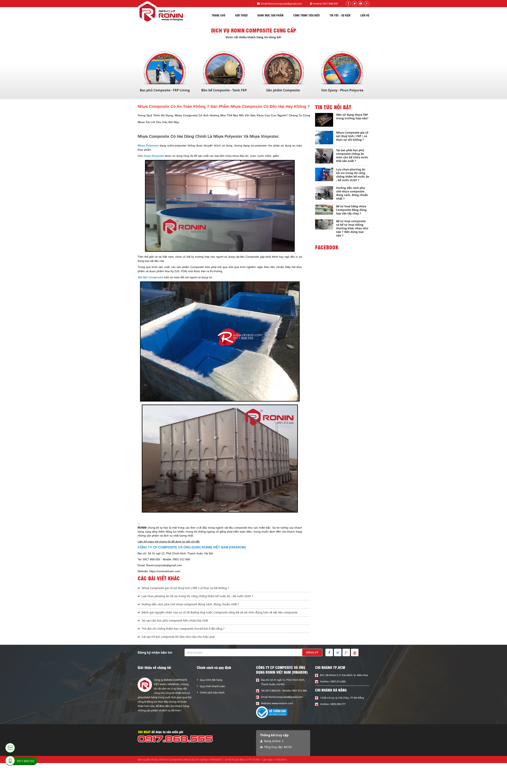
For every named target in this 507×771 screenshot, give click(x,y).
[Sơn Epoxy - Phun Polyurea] (342, 72)
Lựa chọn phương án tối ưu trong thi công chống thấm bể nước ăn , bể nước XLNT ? (197, 596)
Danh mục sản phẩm (270, 15)
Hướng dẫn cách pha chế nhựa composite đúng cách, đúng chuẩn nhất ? (190, 604)
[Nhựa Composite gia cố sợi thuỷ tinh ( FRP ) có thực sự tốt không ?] (324, 137)
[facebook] (348, 3)
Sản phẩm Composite (283, 90)
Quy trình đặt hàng (211, 680)
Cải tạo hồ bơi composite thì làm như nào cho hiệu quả (178, 637)
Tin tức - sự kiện (340, 15)
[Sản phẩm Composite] (283, 72)
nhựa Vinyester (154, 155)
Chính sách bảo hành (212, 692)
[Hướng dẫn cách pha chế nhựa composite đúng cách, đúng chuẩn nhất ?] (324, 193)
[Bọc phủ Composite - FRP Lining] (165, 72)
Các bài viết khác (159, 578)
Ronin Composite (172, 759)
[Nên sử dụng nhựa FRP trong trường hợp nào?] (324, 120)
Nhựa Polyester (148, 145)
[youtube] (360, 3)
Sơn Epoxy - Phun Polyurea (342, 90)
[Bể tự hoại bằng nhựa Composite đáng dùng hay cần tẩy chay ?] (324, 210)
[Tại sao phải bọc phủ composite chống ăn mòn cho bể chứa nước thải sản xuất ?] (324, 156)
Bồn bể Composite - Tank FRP (224, 90)
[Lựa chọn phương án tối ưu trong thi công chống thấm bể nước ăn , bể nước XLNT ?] (324, 174)
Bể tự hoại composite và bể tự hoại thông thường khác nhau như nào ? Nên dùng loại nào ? (352, 228)
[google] (366, 3)
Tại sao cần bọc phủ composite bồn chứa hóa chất (175, 620)
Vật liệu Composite (150, 277)
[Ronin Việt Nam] (160, 12)
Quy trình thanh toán (212, 686)
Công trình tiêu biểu (306, 15)
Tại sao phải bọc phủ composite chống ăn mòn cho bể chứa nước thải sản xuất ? (352, 155)
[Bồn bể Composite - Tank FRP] (224, 72)
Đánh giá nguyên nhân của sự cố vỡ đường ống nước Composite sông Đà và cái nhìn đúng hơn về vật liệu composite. (220, 612)
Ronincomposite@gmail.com (285, 3)
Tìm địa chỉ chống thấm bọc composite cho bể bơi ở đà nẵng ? (183, 628)
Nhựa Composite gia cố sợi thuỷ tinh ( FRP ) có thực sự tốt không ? (185, 588)
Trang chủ (218, 15)
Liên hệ (364, 15)
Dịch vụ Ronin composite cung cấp (253, 30)
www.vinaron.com (282, 703)
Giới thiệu (241, 15)
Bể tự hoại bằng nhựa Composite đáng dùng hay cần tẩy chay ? (351, 209)
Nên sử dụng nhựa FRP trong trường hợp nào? (352, 116)
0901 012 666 (299, 690)
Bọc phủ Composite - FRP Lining (165, 90)
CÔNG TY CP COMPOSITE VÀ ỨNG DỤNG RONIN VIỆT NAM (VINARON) (192, 547)
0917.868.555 (330, 3)
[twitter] (354, 3)
